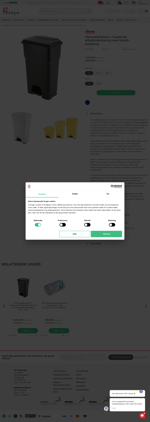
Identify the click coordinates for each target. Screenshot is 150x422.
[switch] (63, 225)
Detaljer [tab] (75, 194)
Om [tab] (108, 194)
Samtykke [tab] (42, 194)
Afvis (75, 234)
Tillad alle (106, 234)
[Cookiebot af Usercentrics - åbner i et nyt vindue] (112, 186)
